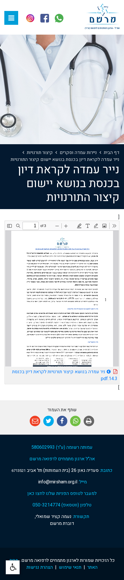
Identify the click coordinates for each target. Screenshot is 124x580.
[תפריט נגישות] (13, 567)
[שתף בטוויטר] (48, 421)
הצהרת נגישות (40, 567)
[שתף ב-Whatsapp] (75, 421)
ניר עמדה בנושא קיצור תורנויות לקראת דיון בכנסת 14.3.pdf (64, 374)
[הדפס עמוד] (89, 421)
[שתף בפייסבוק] (62, 421)
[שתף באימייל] (35, 421)
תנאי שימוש (70, 567)
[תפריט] (11, 18)
